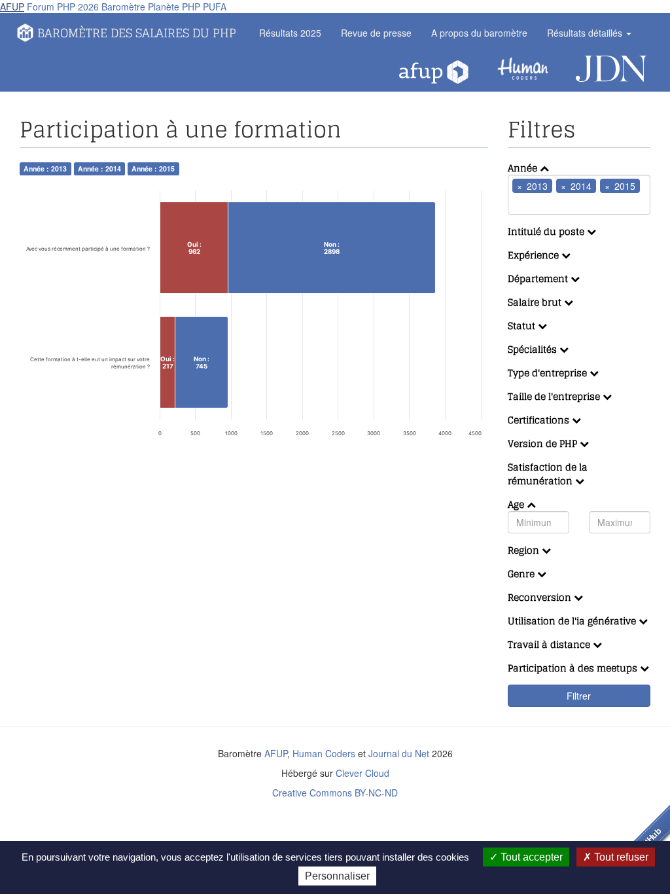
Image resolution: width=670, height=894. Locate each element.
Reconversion (541, 597)
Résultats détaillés (586, 32)
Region (525, 550)
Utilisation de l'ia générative (573, 621)
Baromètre (123, 6)
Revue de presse (376, 32)
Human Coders (323, 753)
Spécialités (533, 349)
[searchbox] (531, 203)
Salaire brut (536, 302)
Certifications (540, 420)
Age (517, 504)
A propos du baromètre (479, 32)
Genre (522, 573)
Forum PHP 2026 (63, 6)
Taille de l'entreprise (555, 396)
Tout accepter (530, 857)
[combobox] (579, 195)
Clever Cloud (362, 772)
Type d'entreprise (549, 373)
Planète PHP (174, 6)
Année (524, 168)
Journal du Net (398, 753)
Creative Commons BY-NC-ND (335, 792)
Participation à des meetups (574, 668)
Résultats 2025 (290, 32)
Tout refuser (619, 857)
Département (539, 278)
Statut (523, 325)
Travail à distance (550, 644)
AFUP (12, 6)
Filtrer (579, 695)
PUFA (214, 6)
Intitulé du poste (547, 231)
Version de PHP (544, 443)
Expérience (534, 255)
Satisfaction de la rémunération (548, 474)
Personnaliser (337, 876)
